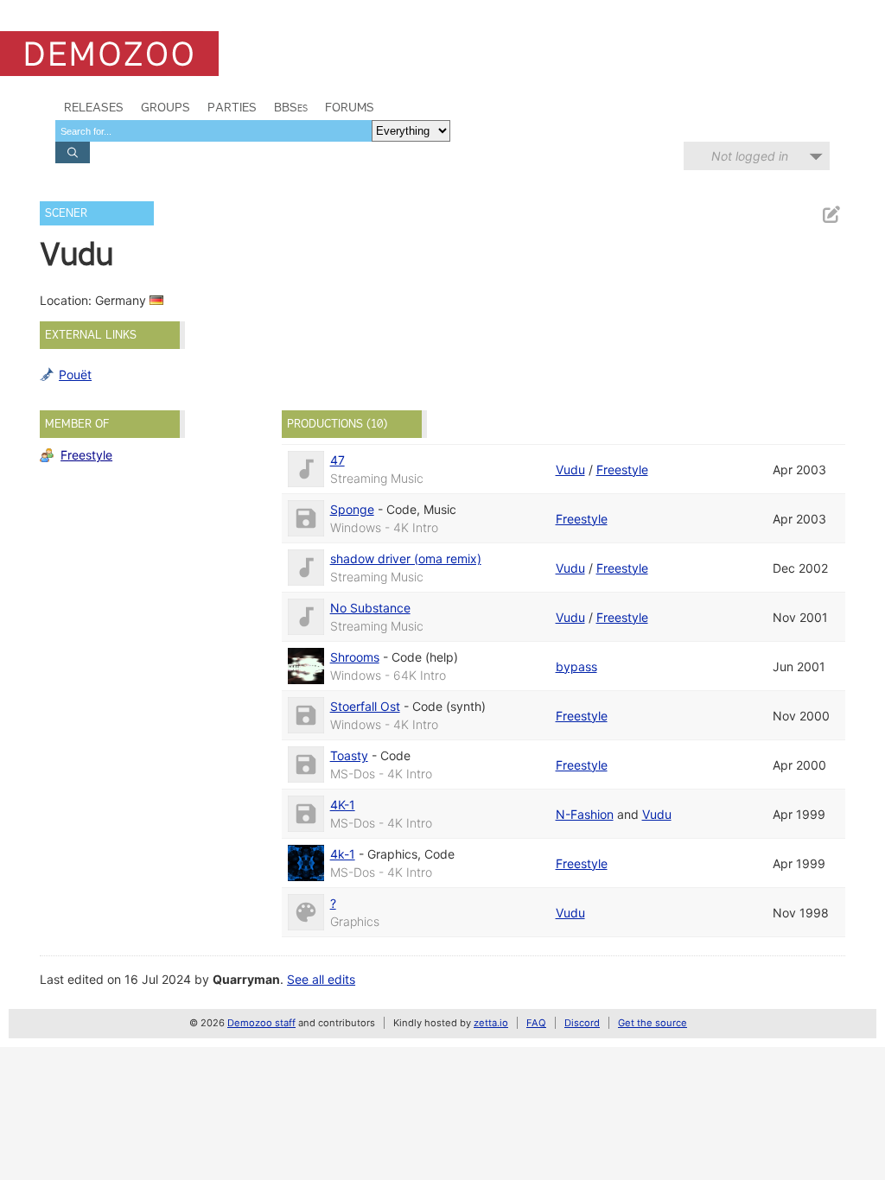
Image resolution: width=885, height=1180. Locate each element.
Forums (349, 107)
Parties (232, 107)
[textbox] (213, 131)
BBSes (291, 107)
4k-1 (342, 854)
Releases (94, 107)
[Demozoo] (109, 53)
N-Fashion (585, 814)
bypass (576, 666)
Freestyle (86, 454)
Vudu (570, 469)
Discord (582, 1023)
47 (337, 460)
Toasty (349, 755)
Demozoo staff (261, 1023)
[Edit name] (830, 214)
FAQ (536, 1023)
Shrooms (354, 657)
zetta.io (491, 1023)
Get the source (652, 1023)
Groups (165, 107)
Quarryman (246, 979)
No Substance (370, 607)
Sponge (352, 509)
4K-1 (342, 804)
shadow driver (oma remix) (405, 558)
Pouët (75, 374)
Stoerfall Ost (365, 706)
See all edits (321, 979)
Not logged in (749, 156)
